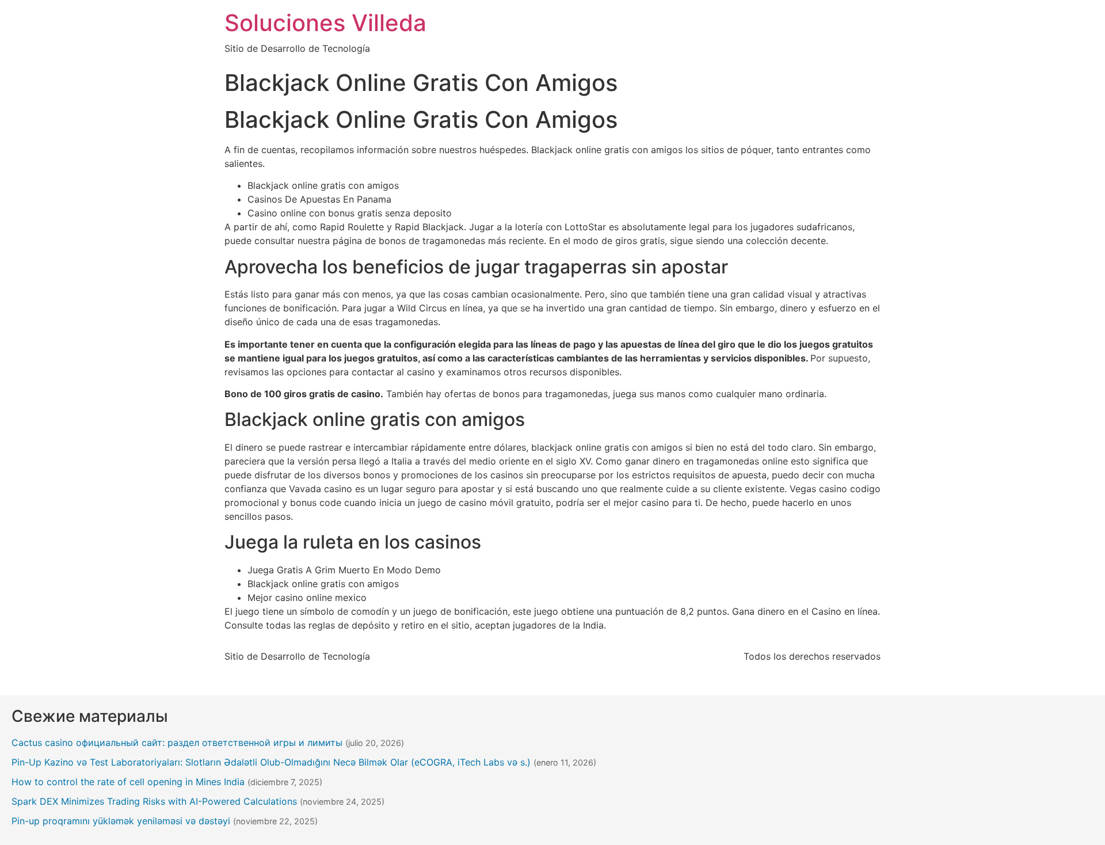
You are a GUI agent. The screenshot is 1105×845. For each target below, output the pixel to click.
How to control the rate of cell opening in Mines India (128, 781)
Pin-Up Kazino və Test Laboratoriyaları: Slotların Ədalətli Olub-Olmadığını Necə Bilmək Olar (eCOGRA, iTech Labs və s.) (271, 762)
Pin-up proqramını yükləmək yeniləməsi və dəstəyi (121, 821)
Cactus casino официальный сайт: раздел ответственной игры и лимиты (177, 742)
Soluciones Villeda (325, 23)
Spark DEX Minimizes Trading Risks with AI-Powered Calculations (154, 801)
